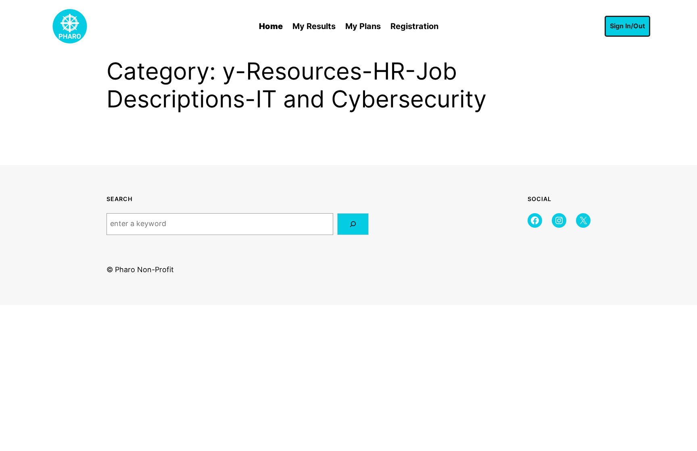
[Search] (353, 224)
